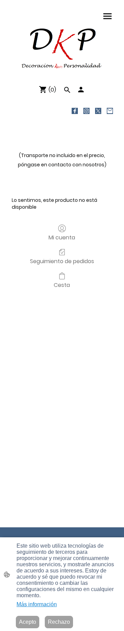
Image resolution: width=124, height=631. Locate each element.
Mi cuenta (62, 237)
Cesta (62, 284)
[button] (67, 90)
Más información (37, 604)
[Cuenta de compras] (81, 89)
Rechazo (59, 622)
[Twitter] (98, 111)
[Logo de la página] (62, 48)
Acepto (27, 622)
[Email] (110, 111)
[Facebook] (75, 111)
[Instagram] (86, 111)
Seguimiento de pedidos (62, 261)
